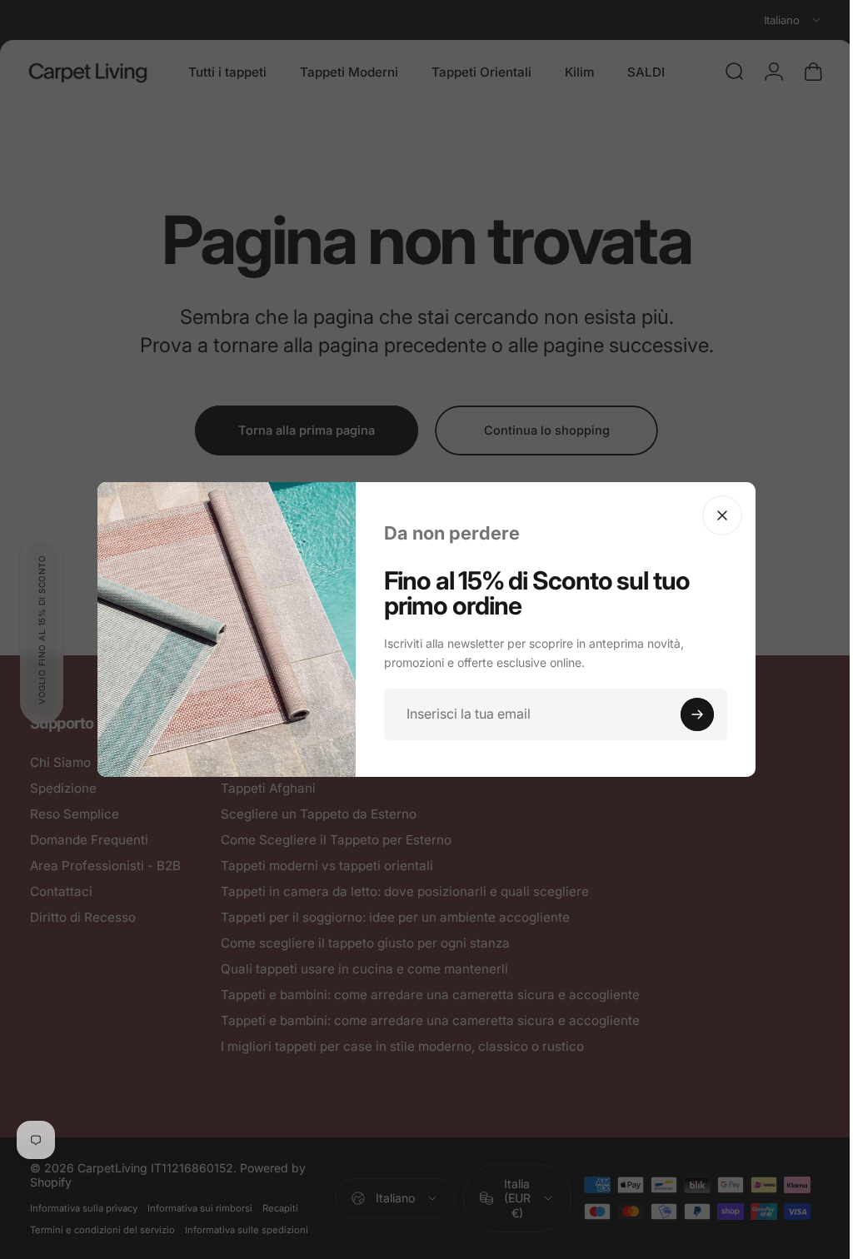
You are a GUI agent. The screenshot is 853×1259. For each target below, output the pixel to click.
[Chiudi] (716, 515)
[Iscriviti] (691, 714)
